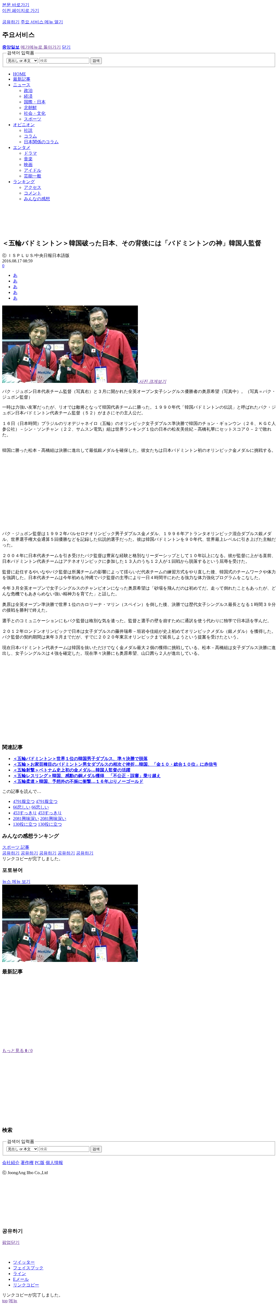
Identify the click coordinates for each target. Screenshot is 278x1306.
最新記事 (21, 79)
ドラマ (30, 153)
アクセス (32, 187)
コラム (30, 136)
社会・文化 (35, 113)
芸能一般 (32, 176)
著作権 (27, 1162)
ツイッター (24, 1262)
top (5, 1300)
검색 (96, 61)
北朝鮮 (30, 107)
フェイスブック (28, 1268)
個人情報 (54, 1162)
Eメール (21, 1279)
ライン (19, 1273)
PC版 (40, 1162)
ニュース (21, 84)
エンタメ (21, 147)
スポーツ (32, 119)
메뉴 (13, 1300)
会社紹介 (11, 1162)
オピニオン (24, 124)
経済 (28, 96)
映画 (28, 164)
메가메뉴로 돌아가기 (41, 47)
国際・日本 (35, 102)
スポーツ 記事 (15, 847)
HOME (19, 74)
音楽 (28, 159)
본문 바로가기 (15, 4)
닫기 (66, 47)
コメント (32, 193)
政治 (28, 90)
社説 (28, 130)
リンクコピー (26, 1285)
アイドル (32, 170)
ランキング (24, 181)
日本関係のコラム (41, 141)
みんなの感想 (37, 198)
